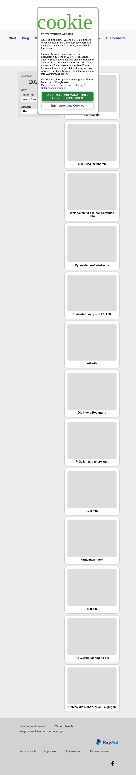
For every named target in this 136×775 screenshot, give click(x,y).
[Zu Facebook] (112, 763)
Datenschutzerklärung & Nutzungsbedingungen (63, 86)
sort (24, 90)
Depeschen (26, 76)
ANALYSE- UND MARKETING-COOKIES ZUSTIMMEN (67, 97)
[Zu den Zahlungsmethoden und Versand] (107, 744)
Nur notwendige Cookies (67, 105)
